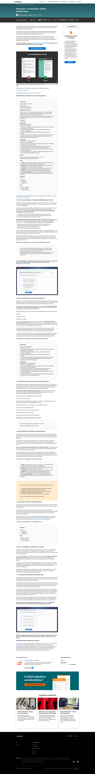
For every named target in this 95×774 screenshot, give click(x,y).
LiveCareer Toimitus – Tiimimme (32, 660)
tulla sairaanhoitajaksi (25, 385)
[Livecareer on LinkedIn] (71, 736)
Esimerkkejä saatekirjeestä (54, 1)
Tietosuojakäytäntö (35, 746)
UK (40, 761)
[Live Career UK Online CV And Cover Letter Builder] (17, 1)
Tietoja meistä (71, 1)
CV (46, 1)
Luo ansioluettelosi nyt (37, 48)
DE (31, 758)
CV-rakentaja (42, 1)
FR (40, 758)
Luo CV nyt (70, 62)
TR (37, 761)
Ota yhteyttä (78, 1)
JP (54, 758)
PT (23, 761)
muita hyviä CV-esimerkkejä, (49, 84)
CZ (28, 758)
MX (60, 758)
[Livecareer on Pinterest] (73, 736)
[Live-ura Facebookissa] (68, 736)
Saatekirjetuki (64, 1)
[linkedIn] (32, 668)
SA (28, 761)
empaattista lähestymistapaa (36, 519)
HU (46, 758)
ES (37, 758)
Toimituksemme (19, 643)
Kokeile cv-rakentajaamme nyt (35, 684)
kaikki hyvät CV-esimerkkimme (34, 93)
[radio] (67, 664)
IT (51, 758)
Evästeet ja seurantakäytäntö (36, 748)
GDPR (33, 750)
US (43, 761)
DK (34, 758)
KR (57, 758)
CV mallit (17, 744)
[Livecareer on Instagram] (76, 736)
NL (63, 758)
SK (34, 761)
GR (43, 758)
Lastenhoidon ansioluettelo (22, 90)
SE (31, 761)
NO (66, 758)
